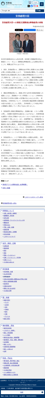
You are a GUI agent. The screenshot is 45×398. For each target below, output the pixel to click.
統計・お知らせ (8, 349)
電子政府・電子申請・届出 (11, 361)
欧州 (6, 311)
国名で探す (7, 318)
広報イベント (7, 260)
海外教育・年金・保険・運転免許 (13, 340)
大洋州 (7, 305)
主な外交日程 (7, 274)
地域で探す (7, 300)
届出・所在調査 (8, 333)
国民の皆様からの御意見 (11, 374)
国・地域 (6, 297)
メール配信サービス (9, 372)
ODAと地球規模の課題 (10, 281)
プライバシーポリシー (28, 380)
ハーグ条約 (7, 335)
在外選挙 (6, 342)
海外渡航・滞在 (8, 325)
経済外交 (6, 283)
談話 (5, 250)
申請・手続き (7, 358)
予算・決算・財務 (9, 227)
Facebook (31, 6)
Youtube (37, 6)
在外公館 (6, 218)
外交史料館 (7, 234)
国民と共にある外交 (9, 288)
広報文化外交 (7, 286)
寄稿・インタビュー (9, 255)
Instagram (34, 6)
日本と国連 (6, 188)
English (35, 2)
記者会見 (6, 246)
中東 (6, 314)
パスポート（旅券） (9, 330)
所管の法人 (7, 225)
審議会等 (6, 222)
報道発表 (6, 248)
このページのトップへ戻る (34, 197)
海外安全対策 (7, 328)
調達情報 (6, 368)
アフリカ (7, 316)
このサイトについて (9, 236)
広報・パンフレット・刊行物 (12, 257)
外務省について (8, 211)
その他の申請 (7, 370)
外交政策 (6, 269)
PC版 (30, 2)
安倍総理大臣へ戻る (9, 203)
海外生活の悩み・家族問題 (11, 337)
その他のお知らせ (9, 262)
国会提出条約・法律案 (10, 232)
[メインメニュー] (42, 4)
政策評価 (6, 229)
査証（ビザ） (7, 344)
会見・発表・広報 (9, 243)
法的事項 (3, 380)
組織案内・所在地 (9, 215)
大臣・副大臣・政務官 (10, 213)
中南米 (7, 309)
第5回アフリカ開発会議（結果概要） (15, 184)
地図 (21, 392)
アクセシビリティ (13, 380)
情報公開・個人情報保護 (11, 363)
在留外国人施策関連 (9, 346)
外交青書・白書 (8, 271)
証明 (5, 351)
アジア (7, 302)
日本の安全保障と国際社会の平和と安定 (15, 279)
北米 (6, 307)
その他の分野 (7, 290)
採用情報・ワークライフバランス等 (14, 220)
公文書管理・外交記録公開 (11, 365)
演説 (5, 253)
